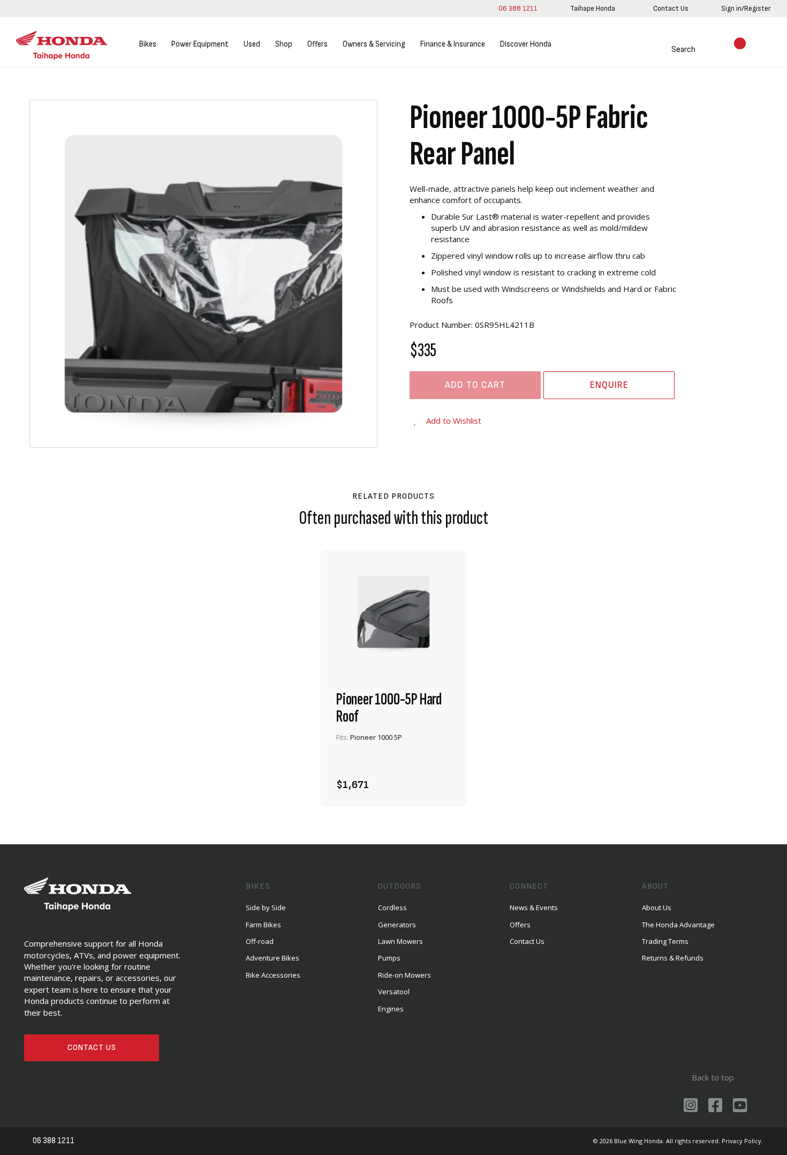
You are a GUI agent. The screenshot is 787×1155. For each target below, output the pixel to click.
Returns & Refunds (672, 958)
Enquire (609, 385)
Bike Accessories (273, 975)
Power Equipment (200, 44)
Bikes (147, 44)
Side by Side (266, 907)
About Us (656, 907)
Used (252, 44)
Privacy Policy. (742, 1141)
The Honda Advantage (678, 924)
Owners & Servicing (374, 44)
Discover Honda (525, 44)
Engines (391, 1009)
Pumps (389, 958)
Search (683, 49)
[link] (592, 8)
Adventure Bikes (272, 958)
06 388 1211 (518, 8)
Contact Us (91, 1047)
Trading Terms (665, 941)
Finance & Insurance (452, 44)
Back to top (713, 1077)
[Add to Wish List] (439, 779)
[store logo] (61, 44)
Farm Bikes (263, 924)
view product (393, 750)
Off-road (260, 941)
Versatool (394, 991)
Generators (397, 924)
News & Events (534, 907)
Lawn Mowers (400, 941)
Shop (283, 44)
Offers (317, 44)
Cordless (392, 907)
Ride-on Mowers (404, 975)
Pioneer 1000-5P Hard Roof (389, 708)
